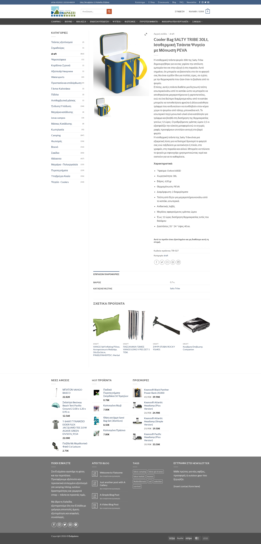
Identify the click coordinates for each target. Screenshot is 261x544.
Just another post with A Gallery (112, 483)
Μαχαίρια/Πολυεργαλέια (175, 21)
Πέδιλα (55, 94)
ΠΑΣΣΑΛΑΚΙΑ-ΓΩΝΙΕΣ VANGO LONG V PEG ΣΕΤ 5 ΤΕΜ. (136, 349)
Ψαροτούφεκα (58, 59)
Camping (56, 21)
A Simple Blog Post (109, 494)
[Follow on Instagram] (202, 2)
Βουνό (68, 21)
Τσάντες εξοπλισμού (62, 42)
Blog (174, 2)
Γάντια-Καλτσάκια (60, 88)
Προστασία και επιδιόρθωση (66, 82)
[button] (179, 11)
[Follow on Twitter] (205, 2)
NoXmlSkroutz (140, 481)
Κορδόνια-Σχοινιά (60, 65)
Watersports (57, 77)
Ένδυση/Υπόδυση (99, 21)
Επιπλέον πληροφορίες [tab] (106, 274)
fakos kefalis (139, 476)
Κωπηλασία (57, 129)
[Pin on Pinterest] (172, 262)
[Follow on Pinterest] (75, 524)
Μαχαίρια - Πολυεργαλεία (64, 164)
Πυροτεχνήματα (149, 21)
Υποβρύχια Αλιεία (60, 176)
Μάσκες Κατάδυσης (61, 123)
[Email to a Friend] (167, 262)
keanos (150, 476)
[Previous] (93, 336)
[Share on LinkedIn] (178, 262)
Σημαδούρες (57, 47)
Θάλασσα (81, 21)
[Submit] (109, 11)
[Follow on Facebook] (200, 2)
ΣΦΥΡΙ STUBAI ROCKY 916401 (164, 348)
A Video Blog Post (109, 504)
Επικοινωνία (163, 2)
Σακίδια (196, 21)
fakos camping (140, 471)
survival (137, 486)
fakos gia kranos (156, 471)
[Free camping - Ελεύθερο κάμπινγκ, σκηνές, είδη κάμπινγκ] (63, 11)
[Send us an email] (208, 2)
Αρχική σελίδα (160, 34)
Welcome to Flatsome (111, 472)
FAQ (181, 2)
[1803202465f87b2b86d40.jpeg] (102, 107)
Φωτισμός (130, 21)
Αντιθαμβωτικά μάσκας (63, 100)
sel (150, 481)
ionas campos (58, 117)
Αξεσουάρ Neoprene (62, 71)
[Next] (209, 336)
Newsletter (192, 2)
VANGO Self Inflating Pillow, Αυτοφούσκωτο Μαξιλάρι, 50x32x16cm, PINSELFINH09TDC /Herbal (106, 350)
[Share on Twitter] (162, 262)
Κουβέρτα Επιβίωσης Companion (193, 348)
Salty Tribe (175, 288)
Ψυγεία (117, 21)
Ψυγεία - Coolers (60, 181)
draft (54, 53)
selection (158, 481)
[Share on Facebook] (156, 262)
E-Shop (151, 2)
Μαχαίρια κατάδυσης (62, 112)
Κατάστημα (140, 2)
